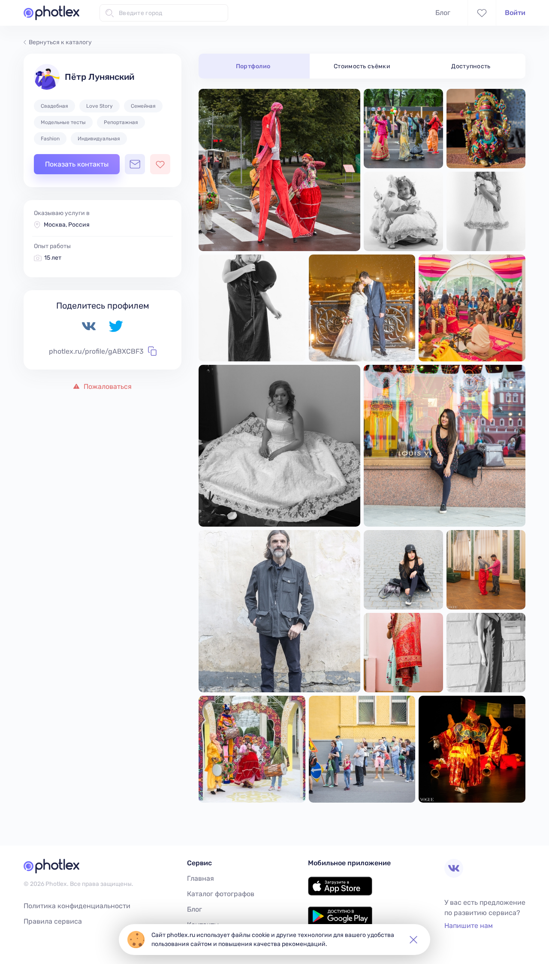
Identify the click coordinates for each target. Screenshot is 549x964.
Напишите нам (468, 926)
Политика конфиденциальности (77, 906)
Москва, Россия (67, 224)
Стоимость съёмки (362, 66)
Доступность (471, 66)
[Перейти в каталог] (51, 13)
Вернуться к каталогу (60, 42)
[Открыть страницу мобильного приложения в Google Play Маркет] (340, 923)
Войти (515, 13)
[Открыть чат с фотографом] (135, 164)
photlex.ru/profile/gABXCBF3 (96, 351)
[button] (413, 939)
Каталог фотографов (220, 894)
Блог (442, 13)
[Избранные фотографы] (482, 13)
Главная (200, 878)
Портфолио (253, 66)
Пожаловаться (107, 386)
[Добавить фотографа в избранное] (160, 164)
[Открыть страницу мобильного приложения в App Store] (340, 893)
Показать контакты (77, 164)
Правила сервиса (53, 921)
